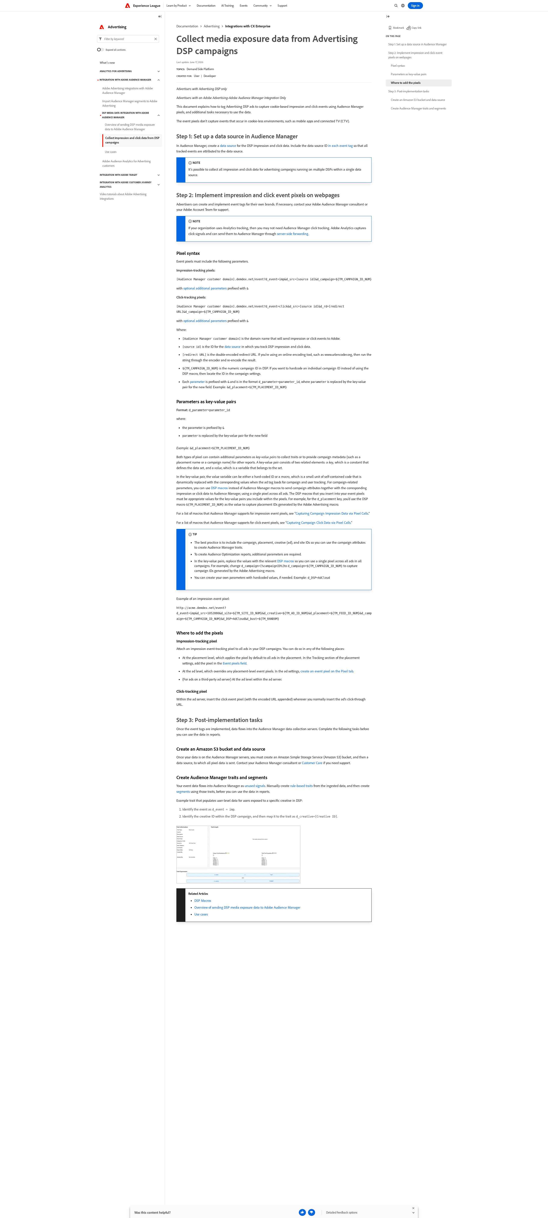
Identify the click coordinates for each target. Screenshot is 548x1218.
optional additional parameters (205, 288)
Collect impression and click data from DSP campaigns (132, 140)
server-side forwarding (292, 234)
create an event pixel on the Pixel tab (327, 671)
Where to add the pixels (406, 83)
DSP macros (219, 488)
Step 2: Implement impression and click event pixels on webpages (415, 55)
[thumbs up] (302, 1212)
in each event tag (340, 145)
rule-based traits (301, 786)
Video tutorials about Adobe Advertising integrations (123, 196)
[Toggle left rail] (160, 16)
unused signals (255, 786)
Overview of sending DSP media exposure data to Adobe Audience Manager (247, 907)
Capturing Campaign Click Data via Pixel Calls (319, 522)
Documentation (187, 26)
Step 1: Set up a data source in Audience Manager (417, 44)
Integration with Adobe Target (118, 175)
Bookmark (398, 27)
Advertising (212, 26)
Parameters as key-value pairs (408, 74)
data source (228, 145)
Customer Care (312, 763)
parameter (197, 381)
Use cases (201, 914)
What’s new (107, 63)
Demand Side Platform (200, 69)
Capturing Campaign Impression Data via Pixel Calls (332, 513)
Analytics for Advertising (116, 71)
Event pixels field (234, 663)
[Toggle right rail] (388, 16)
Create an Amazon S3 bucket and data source (418, 100)
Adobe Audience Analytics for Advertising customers (126, 163)
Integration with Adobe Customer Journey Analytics (125, 184)
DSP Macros (202, 900)
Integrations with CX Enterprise (247, 26)
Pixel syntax (398, 66)
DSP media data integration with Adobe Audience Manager (125, 115)
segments (183, 791)
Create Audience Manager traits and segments (418, 108)
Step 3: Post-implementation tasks (408, 91)
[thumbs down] (311, 1212)
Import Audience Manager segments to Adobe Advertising (129, 103)
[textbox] (128, 39)
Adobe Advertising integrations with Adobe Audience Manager (127, 90)
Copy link (416, 27)
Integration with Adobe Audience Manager (125, 79)
